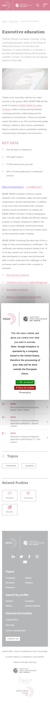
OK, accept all (26, 382)
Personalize (25, 392)
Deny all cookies (26, 388)
